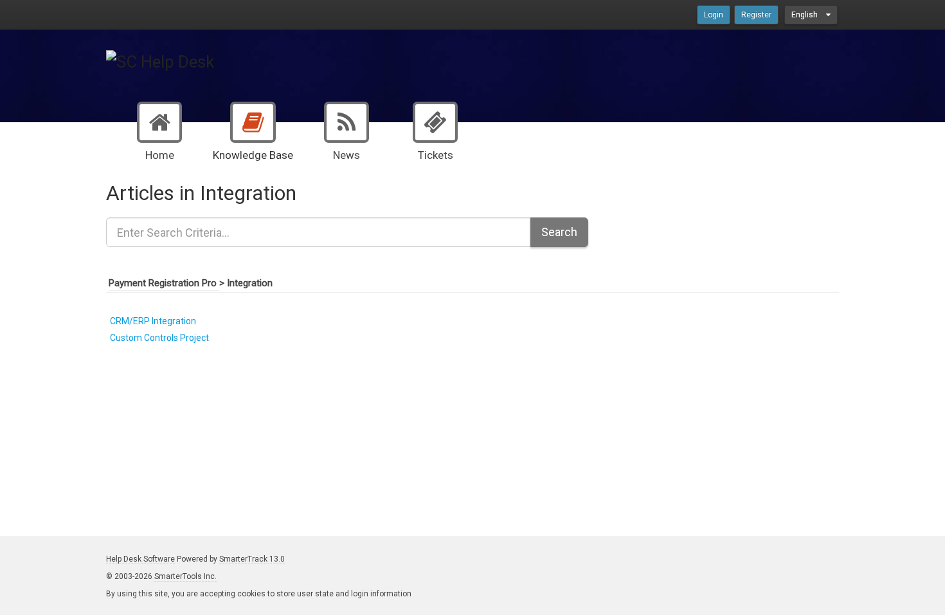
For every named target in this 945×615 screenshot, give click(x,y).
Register (756, 14)
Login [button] (713, 14)
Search (559, 232)
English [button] (805, 14)
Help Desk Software (140, 559)
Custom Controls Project (159, 338)
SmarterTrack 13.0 (252, 559)
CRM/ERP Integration (153, 321)
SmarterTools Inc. (185, 576)
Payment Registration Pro (164, 283)
